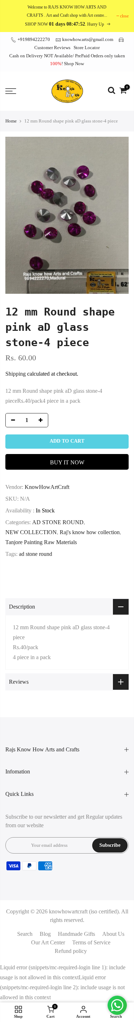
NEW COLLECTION (31, 532)
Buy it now (67, 462)
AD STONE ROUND (58, 522)
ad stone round (35, 554)
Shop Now (74, 63)
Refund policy (71, 951)
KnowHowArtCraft (47, 487)
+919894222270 (33, 39)
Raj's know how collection (90, 532)
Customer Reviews (52, 47)
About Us (113, 934)
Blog (45, 934)
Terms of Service (91, 942)
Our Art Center (48, 942)
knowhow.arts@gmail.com (87, 39)
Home (11, 121)
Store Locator (87, 47)
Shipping (15, 374)
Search (25, 934)
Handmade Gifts (76, 934)
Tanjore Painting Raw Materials (41, 542)
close (124, 16)
